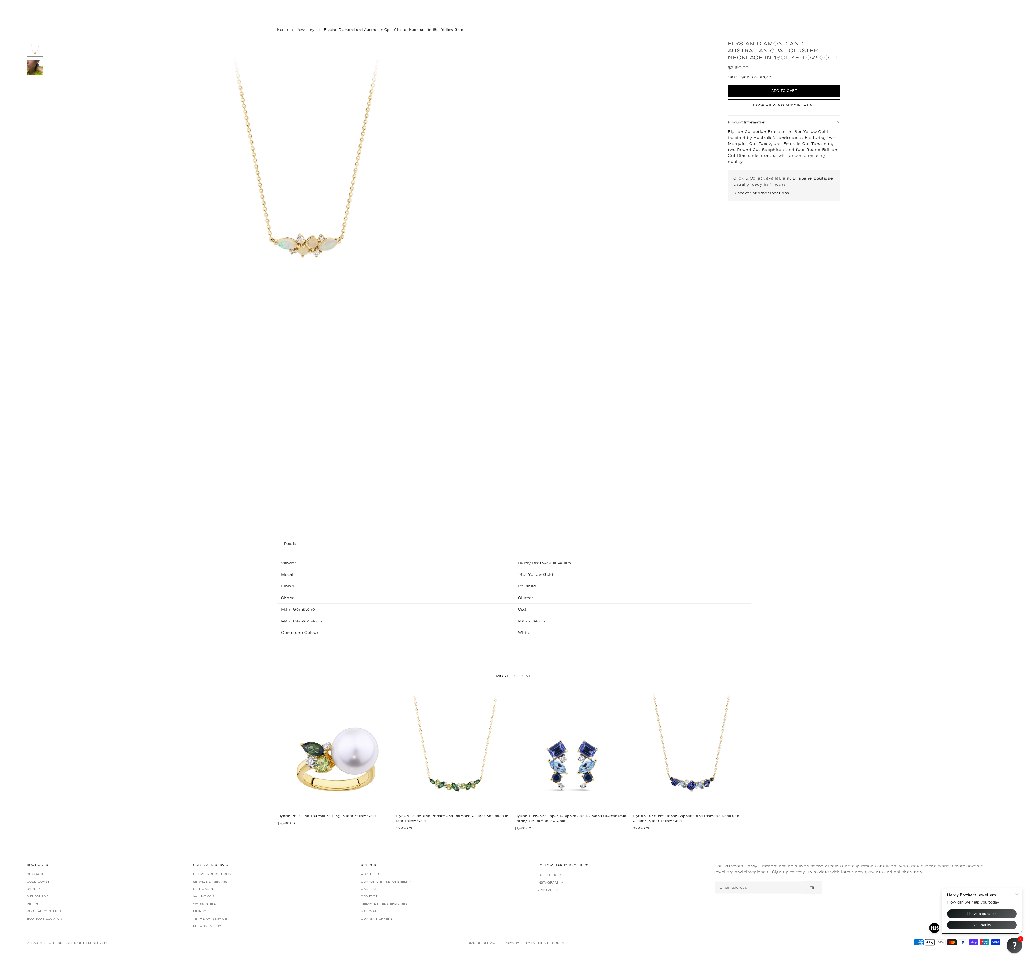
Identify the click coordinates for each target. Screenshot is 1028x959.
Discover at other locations (761, 193)
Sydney (34, 889)
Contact (369, 896)
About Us (370, 874)
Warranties (204, 903)
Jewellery (305, 30)
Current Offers (377, 918)
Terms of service (210, 918)
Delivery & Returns (212, 874)
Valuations (204, 896)
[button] (546, 280)
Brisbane (35, 874)
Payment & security (545, 943)
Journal (369, 911)
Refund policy (207, 926)
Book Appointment (45, 911)
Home (282, 30)
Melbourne (38, 896)
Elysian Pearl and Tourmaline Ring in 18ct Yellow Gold (326, 816)
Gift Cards (203, 889)
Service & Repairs (210, 882)
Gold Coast (38, 882)
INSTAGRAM (548, 882)
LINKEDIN (546, 890)
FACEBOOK (547, 875)
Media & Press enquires (384, 903)
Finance (201, 911)
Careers (369, 889)
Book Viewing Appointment (784, 105)
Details (290, 544)
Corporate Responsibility (386, 882)
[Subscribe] (812, 887)
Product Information (746, 122)
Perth (32, 903)
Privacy (511, 943)
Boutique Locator (44, 918)
